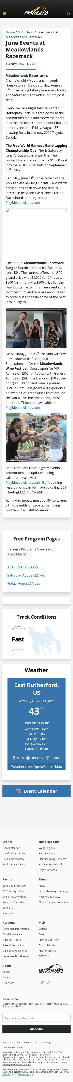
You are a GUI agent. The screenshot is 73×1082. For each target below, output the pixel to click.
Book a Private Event (14, 864)
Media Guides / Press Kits (53, 902)
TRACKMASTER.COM (23, 567)
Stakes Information (13, 945)
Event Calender (40, 791)
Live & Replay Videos (14, 896)
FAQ (36, 1042)
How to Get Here (48, 940)
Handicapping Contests (52, 859)
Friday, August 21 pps (23, 583)
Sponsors (7, 913)
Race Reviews (46, 853)
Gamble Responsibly (13, 1047)
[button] (67, 13)
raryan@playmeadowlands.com (16, 1064)
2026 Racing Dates (13, 891)
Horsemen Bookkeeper (15, 956)
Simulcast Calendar (13, 902)
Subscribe (36, 1029)
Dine (41, 934)
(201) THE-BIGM (42, 1054)
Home (10, 32)
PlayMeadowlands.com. (23, 202)
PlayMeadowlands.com (23, 407)
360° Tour (44, 956)
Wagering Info (47, 848)
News (42, 885)
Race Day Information (14, 885)
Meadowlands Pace (13, 853)
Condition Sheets (12, 934)
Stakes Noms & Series (14, 951)
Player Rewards (48, 870)
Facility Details (47, 945)
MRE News (26, 32)
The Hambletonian (13, 859)
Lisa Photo (8, 983)
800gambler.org (25, 1074)
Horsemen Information (15, 929)
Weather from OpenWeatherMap (36, 766)
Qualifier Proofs (11, 940)
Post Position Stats (49, 896)
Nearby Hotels (47, 951)
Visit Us (43, 929)
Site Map (46, 1042)
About (6, 972)
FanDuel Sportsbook (50, 864)
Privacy (27, 1042)
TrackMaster (17, 554)
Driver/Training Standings (53, 891)
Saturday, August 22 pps (25, 575)
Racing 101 (8, 907)
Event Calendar (11, 848)
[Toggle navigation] (4, 13)
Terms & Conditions (11, 1042)
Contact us (8, 977)
